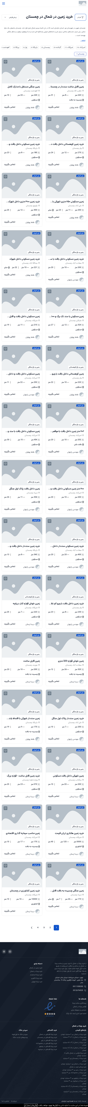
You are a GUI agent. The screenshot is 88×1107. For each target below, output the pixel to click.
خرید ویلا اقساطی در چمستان (47, 1037)
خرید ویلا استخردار (36, 975)
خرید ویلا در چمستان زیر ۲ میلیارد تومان (74, 1092)
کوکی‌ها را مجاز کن (30, 1105)
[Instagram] (4, 951)
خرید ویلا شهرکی (37, 982)
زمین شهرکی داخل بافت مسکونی (68, 776)
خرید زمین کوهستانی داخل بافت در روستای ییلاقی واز (67, 144)
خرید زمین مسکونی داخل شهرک (25, 259)
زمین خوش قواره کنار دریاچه (26, 603)
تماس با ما (5, 1101)
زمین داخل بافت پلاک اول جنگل (24, 488)
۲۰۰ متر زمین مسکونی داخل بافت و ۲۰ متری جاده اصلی (67, 488)
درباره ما (14, 1101)
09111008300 (78, 986)
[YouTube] (10, 951)
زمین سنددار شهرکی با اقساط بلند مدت (24, 718)
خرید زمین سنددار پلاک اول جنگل (68, 718)
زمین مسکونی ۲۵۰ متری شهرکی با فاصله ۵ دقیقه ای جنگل (68, 201)
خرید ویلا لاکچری (36, 978)
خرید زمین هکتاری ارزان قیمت (69, 833)
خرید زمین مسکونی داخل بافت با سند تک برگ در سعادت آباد (66, 259)
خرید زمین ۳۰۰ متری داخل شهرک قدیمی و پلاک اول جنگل (24, 201)
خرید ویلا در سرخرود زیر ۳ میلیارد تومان (75, 1082)
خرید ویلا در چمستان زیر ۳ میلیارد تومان (74, 1059)
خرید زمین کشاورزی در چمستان (25, 890)
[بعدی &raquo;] (31, 928)
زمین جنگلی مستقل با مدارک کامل (24, 86)
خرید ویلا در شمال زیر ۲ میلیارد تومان (73, 1034)
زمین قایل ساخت (31, 661)
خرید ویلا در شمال (36, 971)
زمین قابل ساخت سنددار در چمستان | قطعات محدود (66, 86)
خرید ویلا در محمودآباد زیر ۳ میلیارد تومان (74, 1073)
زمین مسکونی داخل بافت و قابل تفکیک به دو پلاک (24, 316)
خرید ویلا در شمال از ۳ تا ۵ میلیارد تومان (74, 1043)
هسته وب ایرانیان (67, 1101)
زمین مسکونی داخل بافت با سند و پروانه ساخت (24, 431)
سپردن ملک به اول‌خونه (20, 1034)
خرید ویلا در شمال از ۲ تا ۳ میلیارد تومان (74, 1038)
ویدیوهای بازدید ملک (20, 1037)
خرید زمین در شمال (35, 968)
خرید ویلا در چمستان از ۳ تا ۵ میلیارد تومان (73, 1087)
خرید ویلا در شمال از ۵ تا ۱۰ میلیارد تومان (74, 1049)
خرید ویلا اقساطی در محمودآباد (46, 1043)
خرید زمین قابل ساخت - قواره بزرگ (23, 776)
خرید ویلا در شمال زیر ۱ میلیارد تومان (73, 1064)
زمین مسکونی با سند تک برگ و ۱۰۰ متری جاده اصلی (67, 316)
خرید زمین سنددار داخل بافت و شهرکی (25, 546)
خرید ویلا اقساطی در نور (49, 1040)
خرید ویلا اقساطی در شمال (48, 1034)
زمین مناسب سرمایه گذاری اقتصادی (23, 833)
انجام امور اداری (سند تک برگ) (76, 1013)
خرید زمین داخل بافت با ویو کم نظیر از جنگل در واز (66, 603)
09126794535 (78, 990)
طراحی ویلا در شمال (79, 1006)
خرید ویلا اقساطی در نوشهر (48, 1046)
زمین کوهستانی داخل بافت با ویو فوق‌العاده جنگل (68, 374)
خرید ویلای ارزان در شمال (78, 1067)
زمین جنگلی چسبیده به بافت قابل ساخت (68, 890)
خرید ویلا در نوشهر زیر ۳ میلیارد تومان (73, 1078)
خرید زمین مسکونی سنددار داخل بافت (68, 546)
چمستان (81, 54)
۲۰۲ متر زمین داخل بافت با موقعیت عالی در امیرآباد (67, 431)
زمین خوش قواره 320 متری (71, 661)
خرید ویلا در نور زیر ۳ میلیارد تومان (74, 1070)
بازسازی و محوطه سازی (78, 1010)
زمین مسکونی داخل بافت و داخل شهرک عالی (24, 374)
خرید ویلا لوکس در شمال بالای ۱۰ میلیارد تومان (75, 1054)
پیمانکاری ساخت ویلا (79, 1003)
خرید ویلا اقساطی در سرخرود (47, 1049)
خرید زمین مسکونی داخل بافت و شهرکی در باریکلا (24, 144)
